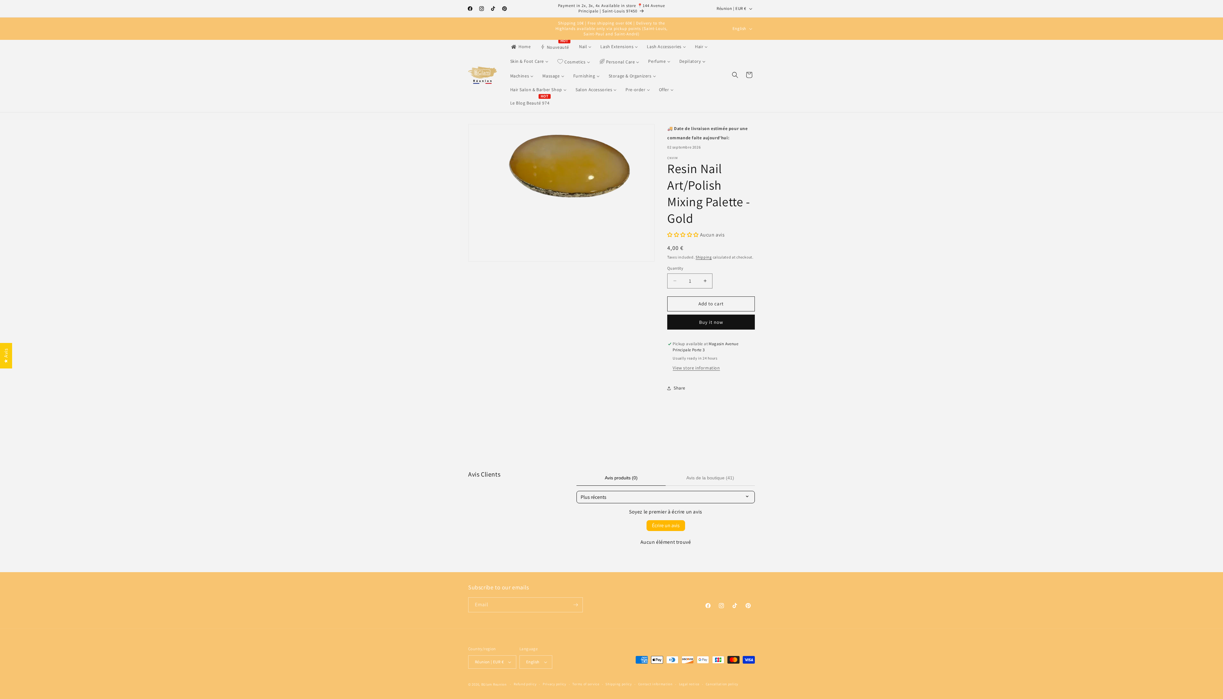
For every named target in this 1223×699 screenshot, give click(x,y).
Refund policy (525, 684)
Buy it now (711, 322)
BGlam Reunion (494, 684)
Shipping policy (618, 684)
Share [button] (679, 388)
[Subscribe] (576, 604)
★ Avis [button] (6, 355)
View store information (696, 368)
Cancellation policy (722, 684)
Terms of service (585, 684)
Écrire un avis (666, 525)
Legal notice (689, 684)
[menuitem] (520, 46)
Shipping (704, 257)
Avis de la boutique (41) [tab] (710, 477)
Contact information (655, 684)
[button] (735, 75)
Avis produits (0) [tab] (621, 477)
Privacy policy (554, 684)
